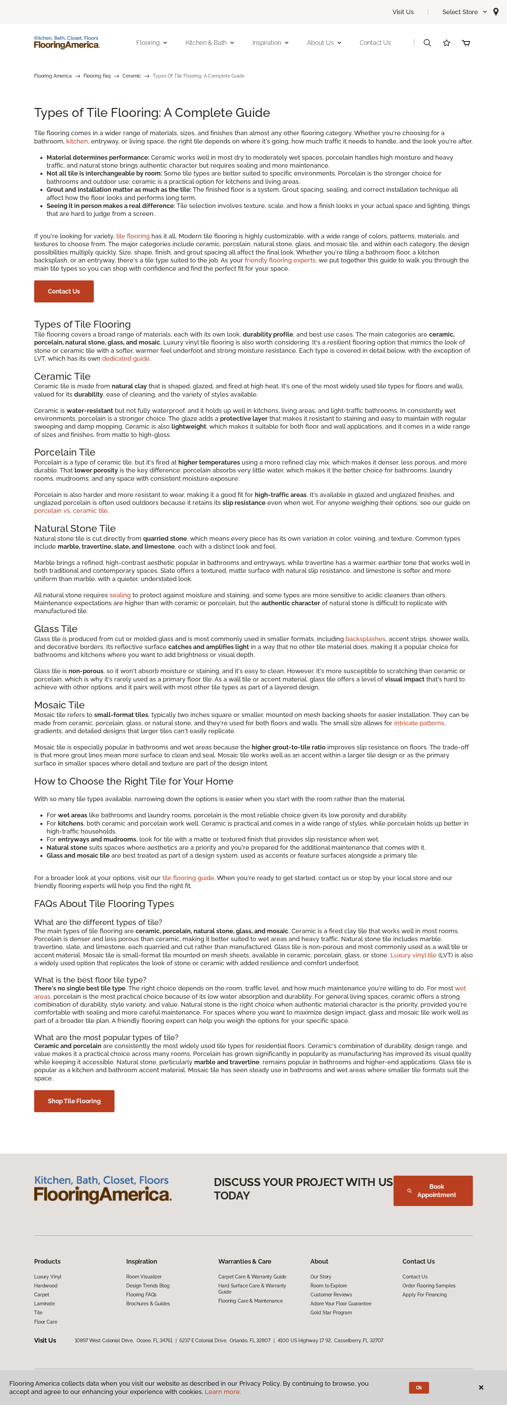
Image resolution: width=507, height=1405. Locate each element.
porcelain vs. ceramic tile (71, 510)
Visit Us (403, 12)
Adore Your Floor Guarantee (340, 1303)
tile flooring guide (188, 877)
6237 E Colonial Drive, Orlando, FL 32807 (224, 1340)
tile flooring (133, 236)
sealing (120, 595)
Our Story (320, 1276)
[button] (465, 12)
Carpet (41, 1294)
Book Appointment (436, 1190)
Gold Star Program (331, 1312)
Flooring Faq (97, 76)
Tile (38, 1312)
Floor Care (45, 1322)
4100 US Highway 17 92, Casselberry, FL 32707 (331, 1340)
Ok (419, 1388)
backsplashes (366, 638)
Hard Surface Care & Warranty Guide (252, 1289)
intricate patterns (419, 723)
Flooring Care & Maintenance (250, 1301)
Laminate (44, 1303)
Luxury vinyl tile (413, 955)
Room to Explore (328, 1285)
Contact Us (375, 42)
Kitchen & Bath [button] (206, 42)
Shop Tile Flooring (74, 1101)
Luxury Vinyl (47, 1276)
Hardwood (46, 1285)
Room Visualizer (144, 1276)
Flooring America (53, 76)
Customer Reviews (331, 1294)
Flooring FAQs (141, 1294)
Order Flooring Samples (428, 1285)
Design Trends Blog (147, 1285)
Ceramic (131, 76)
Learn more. (223, 1391)
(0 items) (466, 43)
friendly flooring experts (280, 260)
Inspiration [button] (266, 42)
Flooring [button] (148, 42)
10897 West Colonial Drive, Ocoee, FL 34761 (123, 1340)
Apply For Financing (424, 1294)
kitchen (77, 141)
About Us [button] (320, 42)
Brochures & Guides (148, 1303)
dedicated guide (126, 358)
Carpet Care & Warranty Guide (252, 1276)
